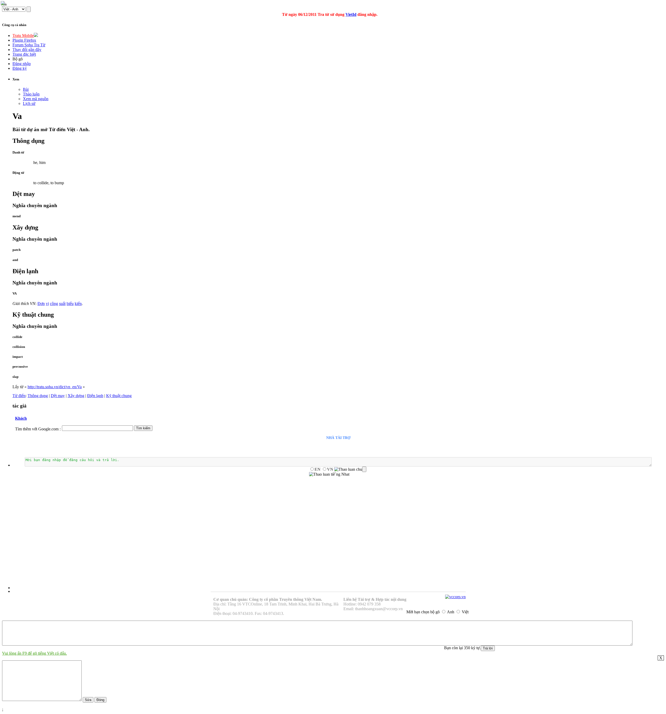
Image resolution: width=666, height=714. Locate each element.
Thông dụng (38, 395)
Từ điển (18, 395)
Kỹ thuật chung (119, 395)
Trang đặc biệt (24, 54)
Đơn (41, 303)
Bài (26, 89)
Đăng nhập (21, 63)
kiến (78, 303)
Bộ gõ (17, 59)
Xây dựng (76, 395)
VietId (350, 14)
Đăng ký (19, 68)
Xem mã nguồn (35, 99)
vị (47, 303)
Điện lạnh (95, 395)
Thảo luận (31, 94)
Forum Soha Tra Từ (28, 45)
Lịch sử (29, 103)
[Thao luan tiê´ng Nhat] (329, 474)
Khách (21, 418)
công (54, 303)
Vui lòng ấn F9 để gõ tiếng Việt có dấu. (34, 653)
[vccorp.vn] (455, 597)
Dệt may (58, 395)
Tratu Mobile (23, 35)
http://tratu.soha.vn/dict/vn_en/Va (55, 387)
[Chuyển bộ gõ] (4, 3)
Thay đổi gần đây (26, 49)
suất (62, 303)
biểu (70, 303)
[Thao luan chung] (350, 469)
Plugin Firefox (24, 40)
